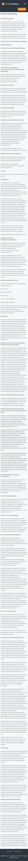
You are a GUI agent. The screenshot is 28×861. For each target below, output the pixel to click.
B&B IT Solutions (14, 857)
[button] (25, 3)
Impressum (9, 851)
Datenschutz (18, 851)
